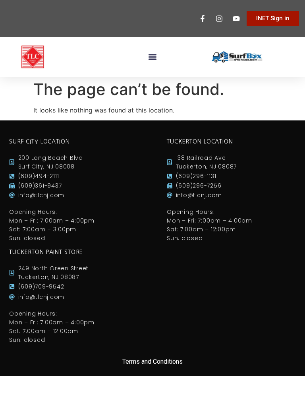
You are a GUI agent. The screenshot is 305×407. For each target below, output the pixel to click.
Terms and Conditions (152, 361)
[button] (152, 57)
